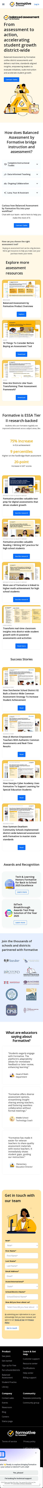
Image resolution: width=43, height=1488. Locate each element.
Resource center (30, 1363)
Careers (5, 1416)
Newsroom (7, 1407)
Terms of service (9, 1441)
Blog (4, 1412)
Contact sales (8, 1398)
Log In (36, 4)
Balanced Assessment (7, 1376)
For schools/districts (11, 1370)
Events (5, 1402)
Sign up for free (9, 1365)
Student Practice (9, 1382)
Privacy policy (29, 1441)
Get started (7, 1360)
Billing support (29, 1377)
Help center (28, 1373)
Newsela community (32, 1398)
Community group (31, 1402)
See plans (6, 1356)
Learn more (22, 892)
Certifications (29, 1368)
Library (5, 1387)
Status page (7, 1421)
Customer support (31, 1359)
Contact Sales (11, 79)
